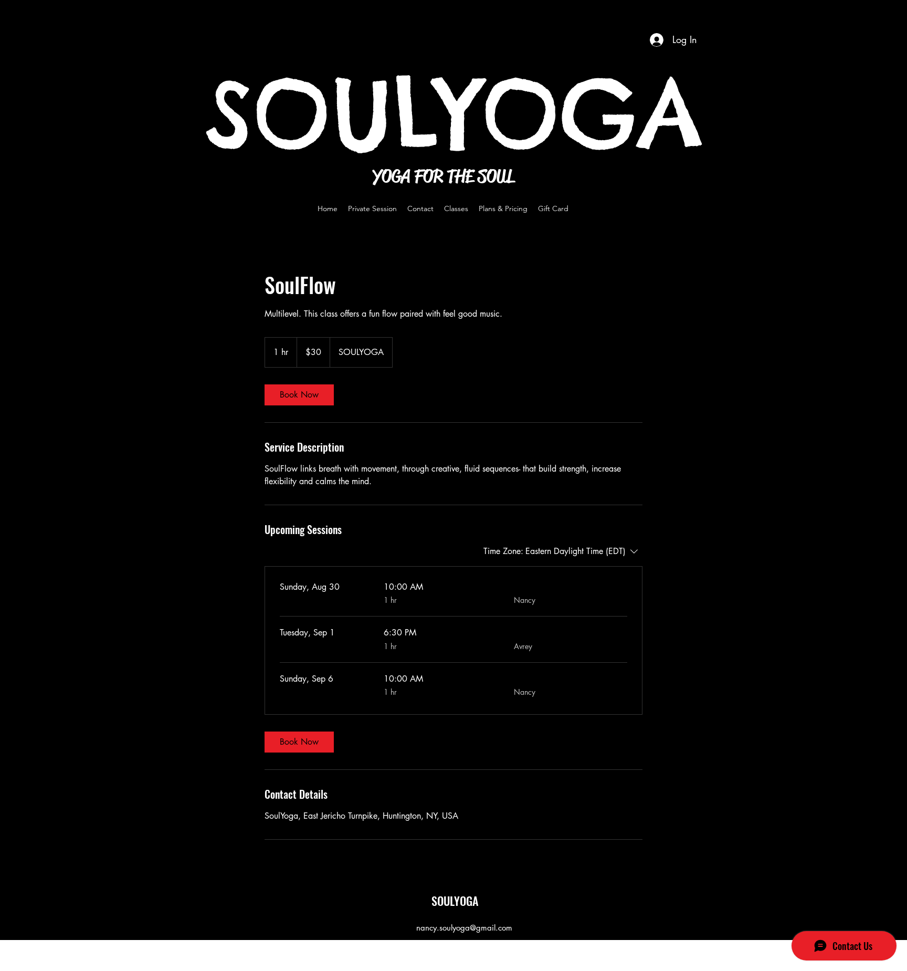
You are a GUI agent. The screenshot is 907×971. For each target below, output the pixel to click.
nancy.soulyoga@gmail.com (464, 928)
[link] (299, 394)
